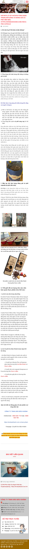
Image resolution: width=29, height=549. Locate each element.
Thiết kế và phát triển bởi (11, 542)
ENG (22, 1)
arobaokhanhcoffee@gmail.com (18, 2)
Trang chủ (6, 11)
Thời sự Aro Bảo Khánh (21, 11)
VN (24, 1)
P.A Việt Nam (21, 542)
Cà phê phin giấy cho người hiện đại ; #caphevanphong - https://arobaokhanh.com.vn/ (14, 485)
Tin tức (12, 11)
